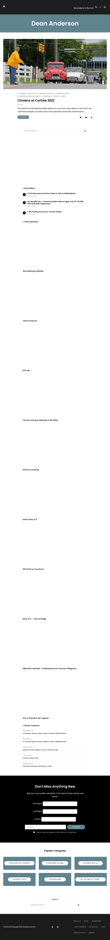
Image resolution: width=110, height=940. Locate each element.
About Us (77, 921)
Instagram (57, 927)
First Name (37, 803)
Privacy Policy (79, 933)
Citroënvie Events (45, 93)
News (63, 96)
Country (37, 819)
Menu (104, 7)
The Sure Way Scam (30, 758)
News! (86, 921)
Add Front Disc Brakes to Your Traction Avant (40, 750)
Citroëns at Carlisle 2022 (35, 101)
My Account (94, 927)
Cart (103, 927)
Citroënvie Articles (26, 93)
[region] (55, 160)
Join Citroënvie (80, 927)
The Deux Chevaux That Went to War (37, 766)
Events (56, 96)
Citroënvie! (47, 96)
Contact (92, 933)
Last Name (37, 811)
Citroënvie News (62, 93)
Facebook (52, 927)
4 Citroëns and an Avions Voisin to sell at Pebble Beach (44, 733)
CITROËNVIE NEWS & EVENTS (29, 96)
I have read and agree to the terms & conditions (56, 832)
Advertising (96, 921)
